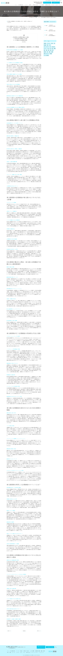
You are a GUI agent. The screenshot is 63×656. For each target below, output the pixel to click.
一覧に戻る (24, 630)
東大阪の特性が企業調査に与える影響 (21, 38)
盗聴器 (54, 48)
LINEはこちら (55, 2)
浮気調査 (51, 53)
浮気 (50, 46)
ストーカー (45, 48)
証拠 (50, 50)
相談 (46, 50)
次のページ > (39, 630)
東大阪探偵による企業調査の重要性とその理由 (21, 37)
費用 (48, 50)
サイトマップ (41, 652)
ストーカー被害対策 (46, 55)
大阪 (50, 48)
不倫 (54, 43)
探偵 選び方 (53, 46)
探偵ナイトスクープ (46, 53)
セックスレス (48, 43)
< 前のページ (9, 630)
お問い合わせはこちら (47, 2)
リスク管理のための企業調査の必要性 (21, 40)
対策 (48, 48)
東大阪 (52, 43)
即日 (52, 50)
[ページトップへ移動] (56, 647)
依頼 (44, 50)
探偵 (52, 48)
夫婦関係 (45, 43)
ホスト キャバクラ (46, 46)
